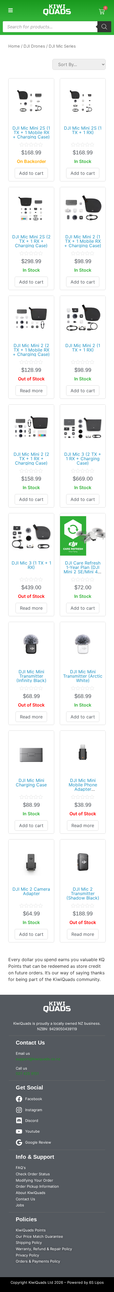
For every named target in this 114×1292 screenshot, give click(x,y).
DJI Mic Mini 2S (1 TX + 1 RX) (83, 130)
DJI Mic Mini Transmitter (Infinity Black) (31, 676)
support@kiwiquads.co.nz (38, 1059)
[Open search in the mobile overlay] (57, 26)
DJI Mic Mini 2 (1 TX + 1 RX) (82, 348)
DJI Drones (34, 46)
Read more (31, 390)
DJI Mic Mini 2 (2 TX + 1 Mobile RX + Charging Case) (31, 350)
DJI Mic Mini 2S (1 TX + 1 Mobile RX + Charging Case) (31, 132)
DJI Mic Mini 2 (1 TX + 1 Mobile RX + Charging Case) (82, 241)
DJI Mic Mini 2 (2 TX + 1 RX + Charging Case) (31, 458)
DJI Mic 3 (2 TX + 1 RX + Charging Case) (82, 458)
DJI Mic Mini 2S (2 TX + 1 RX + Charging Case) (31, 241)
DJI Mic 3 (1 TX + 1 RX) (31, 565)
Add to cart (31, 173)
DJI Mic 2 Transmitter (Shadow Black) (82, 893)
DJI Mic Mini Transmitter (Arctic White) (82, 676)
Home (14, 46)
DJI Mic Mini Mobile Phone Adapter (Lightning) (83, 787)
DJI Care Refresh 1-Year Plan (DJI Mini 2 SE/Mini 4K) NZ (83, 569)
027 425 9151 (27, 1073)
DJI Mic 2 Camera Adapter (31, 891)
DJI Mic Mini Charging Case (31, 782)
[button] (10, 10)
